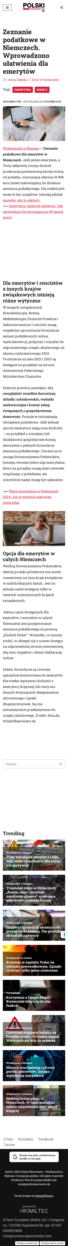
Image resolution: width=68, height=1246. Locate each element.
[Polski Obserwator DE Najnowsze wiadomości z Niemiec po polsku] (34, 7)
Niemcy (42, 89)
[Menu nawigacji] (7, 7)
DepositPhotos (44, 1196)
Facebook (45, 1139)
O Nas (8, 1139)
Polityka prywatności (27, 1243)
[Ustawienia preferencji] (64, 934)
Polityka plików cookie (52, 1243)
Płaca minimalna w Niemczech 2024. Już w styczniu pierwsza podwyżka (31, 497)
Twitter (9, 1144)
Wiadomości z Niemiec (21, 148)
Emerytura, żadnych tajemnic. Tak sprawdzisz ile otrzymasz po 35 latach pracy (33, 212)
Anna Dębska (17, 80)
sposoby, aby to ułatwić (21, 200)
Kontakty (25, 1139)
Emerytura (22, 89)
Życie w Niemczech (45, 80)
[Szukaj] (61, 7)
